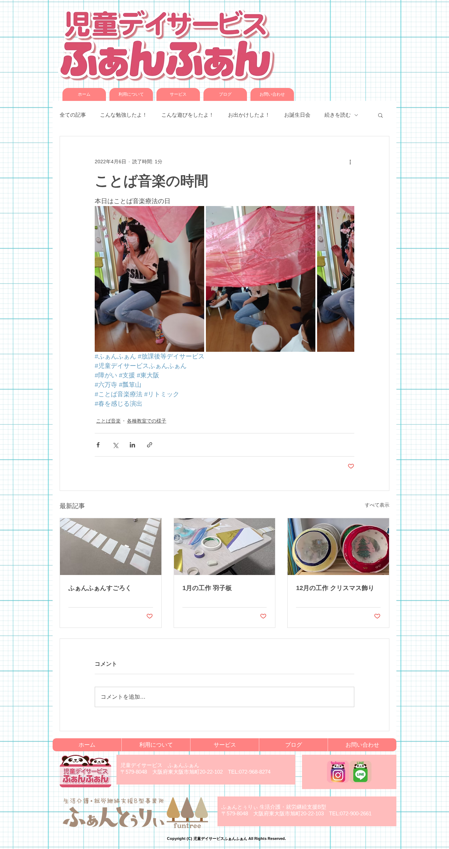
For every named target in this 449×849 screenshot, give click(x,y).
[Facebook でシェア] (98, 444)
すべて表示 (377, 505)
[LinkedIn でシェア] (132, 444)
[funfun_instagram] (338, 772)
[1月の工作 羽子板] (224, 546)
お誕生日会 (297, 115)
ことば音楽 (108, 421)
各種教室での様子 (146, 421)
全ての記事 (73, 115)
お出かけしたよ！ (249, 115)
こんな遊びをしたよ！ (187, 115)
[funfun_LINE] (360, 772)
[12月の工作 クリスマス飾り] (338, 546)
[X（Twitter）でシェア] (115, 444)
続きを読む (337, 115)
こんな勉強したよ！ (123, 115)
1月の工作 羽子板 (207, 587)
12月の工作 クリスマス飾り (335, 587)
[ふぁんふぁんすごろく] (110, 546)
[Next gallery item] (346, 279)
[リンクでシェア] (149, 444)
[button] (380, 115)
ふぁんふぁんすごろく (100, 587)
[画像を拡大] (149, 279)
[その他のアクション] (350, 161)
